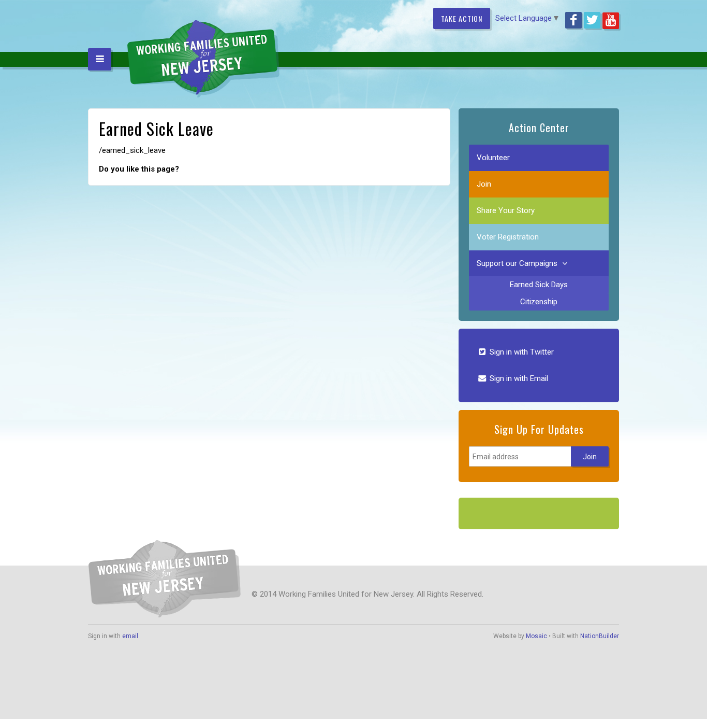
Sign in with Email (518, 378)
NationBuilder (599, 636)
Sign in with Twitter (521, 352)
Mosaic (536, 636)
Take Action (461, 18)
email (130, 636)
